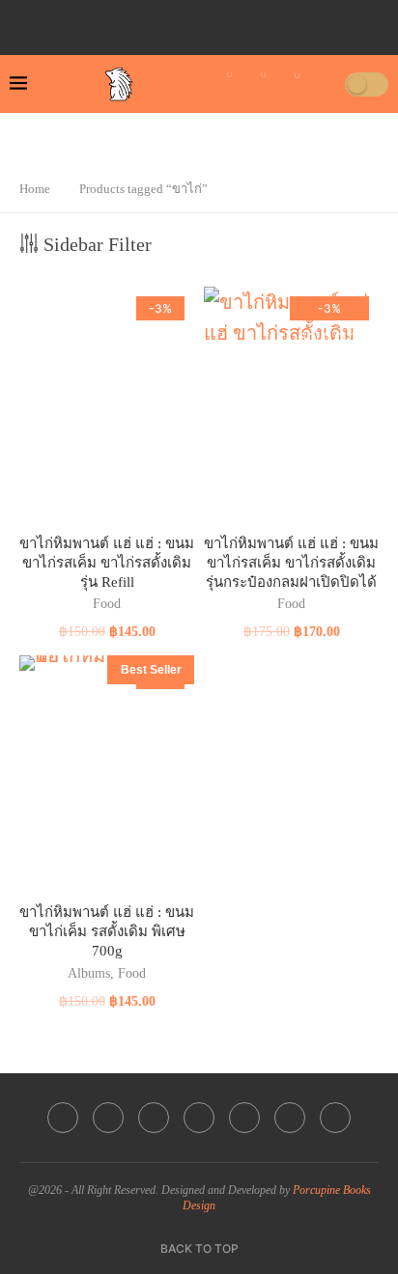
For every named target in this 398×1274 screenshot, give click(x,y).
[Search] (323, 84)
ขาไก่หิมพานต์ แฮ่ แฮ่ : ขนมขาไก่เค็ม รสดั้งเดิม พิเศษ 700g (106, 931)
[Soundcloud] (265, 22)
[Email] (237, 22)
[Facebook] (129, 22)
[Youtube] (210, 22)
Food (107, 603)
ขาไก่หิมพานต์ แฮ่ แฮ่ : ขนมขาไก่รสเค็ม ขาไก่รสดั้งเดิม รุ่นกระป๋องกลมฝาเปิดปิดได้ (291, 563)
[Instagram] (183, 22)
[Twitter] (156, 22)
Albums (89, 973)
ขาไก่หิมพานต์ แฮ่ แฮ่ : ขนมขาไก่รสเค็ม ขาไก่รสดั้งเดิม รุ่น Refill (106, 563)
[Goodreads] (292, 22)
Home (34, 188)
